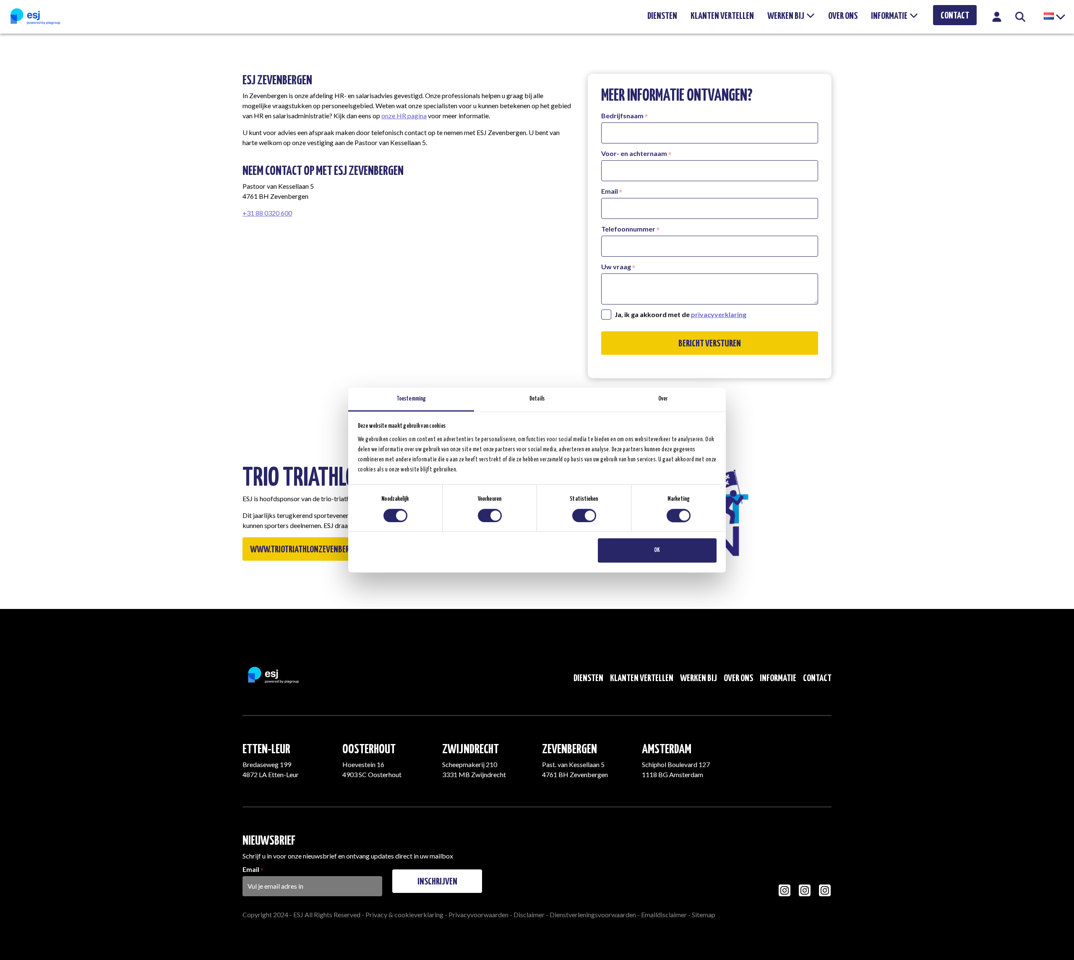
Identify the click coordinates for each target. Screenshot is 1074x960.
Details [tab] (537, 399)
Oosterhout (369, 749)
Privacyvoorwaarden (478, 914)
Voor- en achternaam (634, 153)
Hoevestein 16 (363, 764)
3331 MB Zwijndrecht (474, 774)
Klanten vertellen (722, 16)
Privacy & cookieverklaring (404, 914)
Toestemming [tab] (411, 399)
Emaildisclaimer (664, 914)
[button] (1054, 17)
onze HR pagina (404, 116)
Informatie (889, 16)
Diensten (662, 16)
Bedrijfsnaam (622, 116)
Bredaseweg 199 (266, 764)
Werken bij (785, 16)
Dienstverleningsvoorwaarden (593, 914)
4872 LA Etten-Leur (270, 774)
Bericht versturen (709, 344)
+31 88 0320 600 (267, 213)
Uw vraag (616, 267)
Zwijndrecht (470, 749)
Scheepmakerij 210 (469, 764)
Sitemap (703, 914)
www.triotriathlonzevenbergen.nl (311, 549)
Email (609, 191)
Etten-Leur (266, 749)
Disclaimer (529, 914)
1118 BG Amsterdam (672, 774)
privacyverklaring (718, 314)
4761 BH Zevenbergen (575, 774)
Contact (955, 16)
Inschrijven (437, 882)
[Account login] (997, 19)
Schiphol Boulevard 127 (676, 764)
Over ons (843, 16)
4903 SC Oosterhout (371, 774)
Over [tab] (662, 399)
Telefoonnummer (628, 229)
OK (657, 551)
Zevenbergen (569, 749)
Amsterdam (666, 749)
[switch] (490, 515)
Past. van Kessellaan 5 (573, 764)
